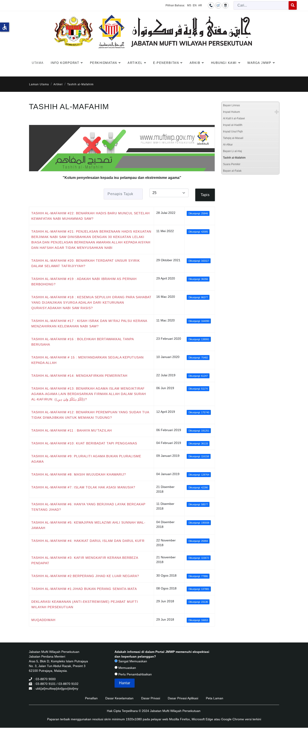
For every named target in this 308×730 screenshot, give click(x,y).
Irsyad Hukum (231, 111)
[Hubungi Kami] (211, 5)
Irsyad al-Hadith (232, 125)
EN (195, 5)
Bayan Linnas (231, 105)
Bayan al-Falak (232, 170)
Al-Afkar (228, 144)
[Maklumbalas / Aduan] (218, 5)
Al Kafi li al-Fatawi (234, 118)
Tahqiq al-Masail (233, 138)
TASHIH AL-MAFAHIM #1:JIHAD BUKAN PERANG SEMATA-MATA (84, 589)
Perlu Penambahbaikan (134, 674)
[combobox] (261, 5)
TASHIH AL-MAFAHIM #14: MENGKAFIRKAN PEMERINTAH (79, 375)
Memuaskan (126, 668)
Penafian (91, 698)
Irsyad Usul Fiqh (233, 131)
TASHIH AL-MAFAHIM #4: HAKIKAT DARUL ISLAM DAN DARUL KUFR (88, 541)
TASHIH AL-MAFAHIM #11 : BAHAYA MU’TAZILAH (71, 430)
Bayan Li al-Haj (232, 151)
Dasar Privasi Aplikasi (183, 698)
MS (189, 5)
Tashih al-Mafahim (234, 157)
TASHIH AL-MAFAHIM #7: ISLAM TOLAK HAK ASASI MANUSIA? (83, 487)
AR (200, 5)
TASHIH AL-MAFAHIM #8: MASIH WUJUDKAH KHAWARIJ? (78, 474)
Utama (38, 63)
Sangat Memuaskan (132, 661)
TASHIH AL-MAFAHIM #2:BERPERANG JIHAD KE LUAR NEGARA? (85, 576)
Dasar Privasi (150, 698)
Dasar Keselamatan (119, 698)
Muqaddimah (43, 620)
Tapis (205, 195)
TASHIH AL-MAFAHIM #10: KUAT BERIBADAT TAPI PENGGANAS (84, 443)
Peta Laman (214, 698)
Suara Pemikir (231, 164)
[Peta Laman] (225, 5)
